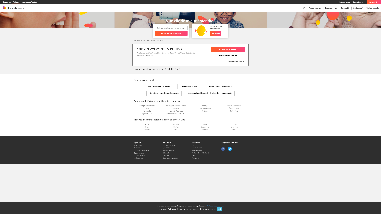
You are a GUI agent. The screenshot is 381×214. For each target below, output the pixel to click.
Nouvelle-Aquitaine (176, 111)
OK (219, 209)
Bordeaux (146, 129)
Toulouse (234, 124)
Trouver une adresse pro (170, 158)
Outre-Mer (234, 111)
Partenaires (195, 158)
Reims (234, 129)
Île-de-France (234, 108)
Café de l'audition (358, 2)
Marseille (176, 124)
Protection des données (215, 206)
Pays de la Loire (147, 114)
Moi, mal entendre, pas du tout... (159, 86)
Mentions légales (197, 150)
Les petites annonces (170, 145)
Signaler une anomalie (236, 61)
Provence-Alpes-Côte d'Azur (176, 114)
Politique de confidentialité (200, 153)
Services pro (7, 2)
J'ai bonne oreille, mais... (189, 86)
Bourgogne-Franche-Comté (176, 106)
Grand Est (176, 108)
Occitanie (205, 111)
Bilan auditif (166, 153)
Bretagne (205, 106)
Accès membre (373, 2)
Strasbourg (205, 127)
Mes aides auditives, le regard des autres (164, 93)
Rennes (205, 129)
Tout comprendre (373, 8)
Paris (147, 124)
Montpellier (234, 127)
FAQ (193, 145)
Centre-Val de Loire (234, 106)
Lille (176, 129)
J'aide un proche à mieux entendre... (220, 86)
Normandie (147, 111)
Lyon (205, 124)
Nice (147, 127)
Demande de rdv (331, 8)
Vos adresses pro (315, 8)
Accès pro (16, 2)
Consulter (166, 155)
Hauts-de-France (205, 108)
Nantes (176, 127)
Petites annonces (344, 2)
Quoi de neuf (358, 8)
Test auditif (345, 8)
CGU (193, 155)
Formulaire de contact (228, 55)
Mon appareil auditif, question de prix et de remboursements (209, 93)
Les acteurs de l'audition (29, 2)
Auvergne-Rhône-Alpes (147, 106)
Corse (147, 108)
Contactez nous (197, 148)
